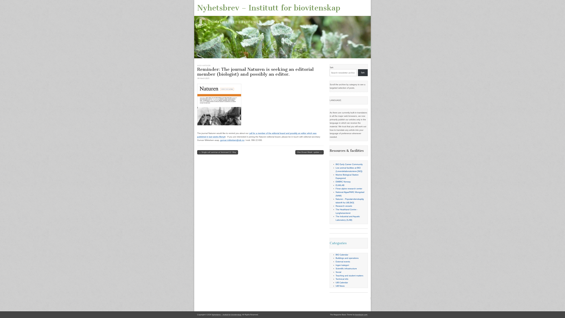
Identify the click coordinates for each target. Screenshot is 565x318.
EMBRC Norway (343, 181)
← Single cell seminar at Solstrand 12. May (217, 152)
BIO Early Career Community (349, 164)
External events (343, 261)
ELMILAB (340, 185)
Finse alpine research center (349, 188)
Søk (331, 67)
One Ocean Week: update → (309, 152)
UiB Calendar (342, 282)
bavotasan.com (361, 315)
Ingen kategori (204, 65)
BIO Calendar (342, 255)
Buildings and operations (347, 258)
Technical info (342, 279)
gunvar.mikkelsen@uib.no (232, 140)
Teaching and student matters (349, 275)
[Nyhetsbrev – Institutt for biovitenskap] (282, 29)
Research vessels (344, 206)
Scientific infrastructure (346, 268)
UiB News (340, 286)
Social (338, 272)
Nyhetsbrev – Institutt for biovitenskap (268, 7)
